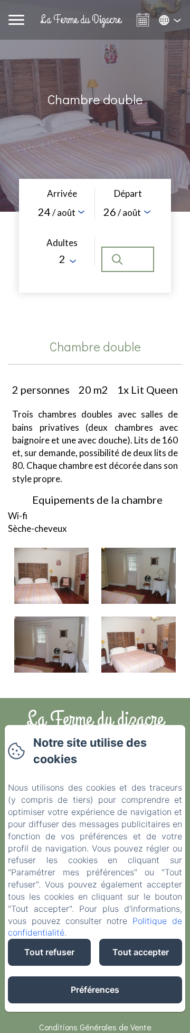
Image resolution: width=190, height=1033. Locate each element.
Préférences (95, 989)
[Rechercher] (127, 259)
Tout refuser (49, 952)
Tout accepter (140, 952)
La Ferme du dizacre (95, 719)
